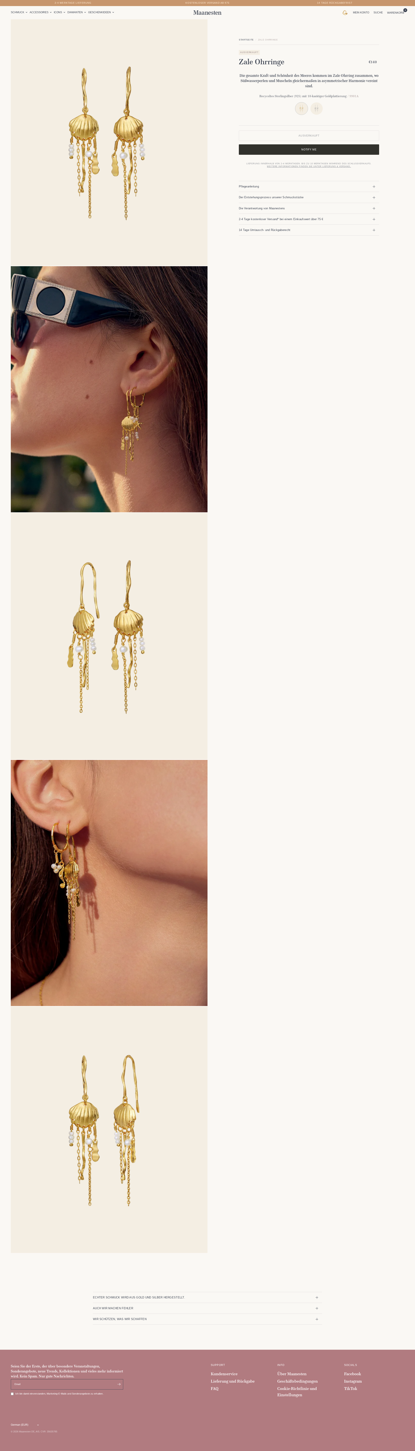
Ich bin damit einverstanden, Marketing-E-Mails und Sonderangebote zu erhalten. (59, 1393)
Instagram (353, 1381)
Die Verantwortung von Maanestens (262, 208)
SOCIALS (350, 1365)
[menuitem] (20, 12)
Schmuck (17, 12)
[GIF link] (346, 12)
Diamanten (75, 12)
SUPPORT (218, 1365)
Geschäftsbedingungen (297, 1381)
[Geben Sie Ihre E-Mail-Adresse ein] (119, 1384)
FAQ (215, 1388)
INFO (280, 1365)
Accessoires (39, 12)
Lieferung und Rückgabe (233, 1381)
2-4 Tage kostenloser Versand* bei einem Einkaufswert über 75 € (281, 219)
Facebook (352, 1373)
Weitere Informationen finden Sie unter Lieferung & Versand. (309, 166)
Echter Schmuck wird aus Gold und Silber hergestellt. (139, 1297)
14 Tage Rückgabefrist (335, 3)
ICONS (58, 12)
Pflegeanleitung (249, 186)
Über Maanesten (291, 1373)
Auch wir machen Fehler (113, 1308)
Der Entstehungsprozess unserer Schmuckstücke (271, 197)
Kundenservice (224, 1373)
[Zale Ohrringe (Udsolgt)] (316, 108)
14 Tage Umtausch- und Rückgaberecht (264, 230)
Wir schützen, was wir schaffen (120, 1319)
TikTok (350, 1388)
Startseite (246, 40)
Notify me (308, 149)
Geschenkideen (99, 12)
